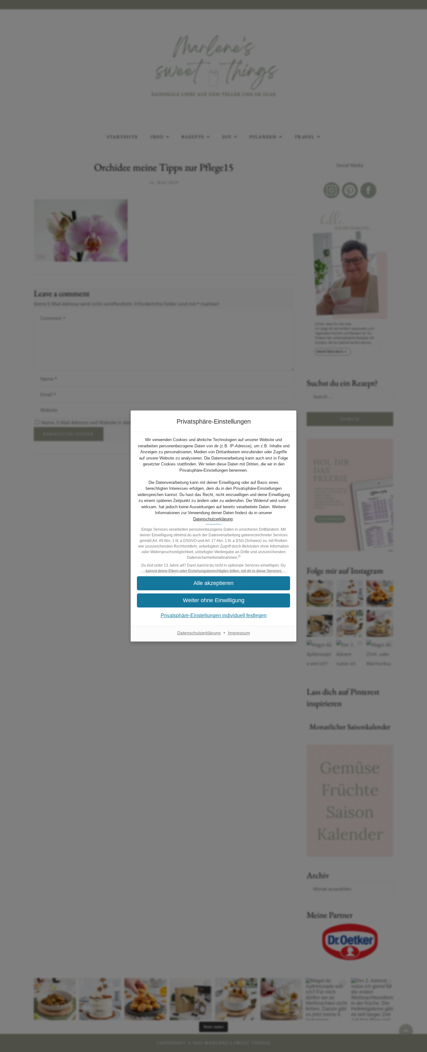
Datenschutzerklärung (213, 519)
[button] (213, 583)
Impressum (239, 632)
